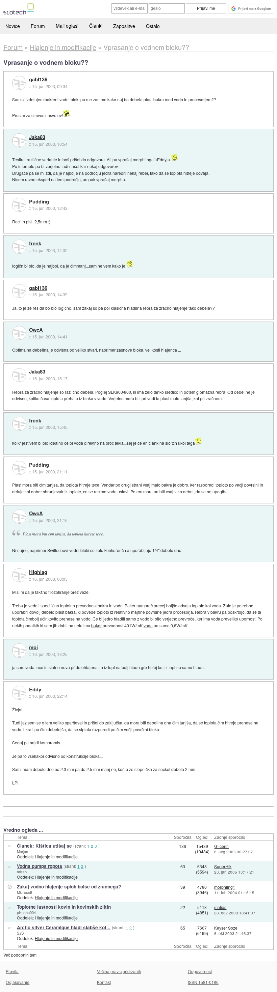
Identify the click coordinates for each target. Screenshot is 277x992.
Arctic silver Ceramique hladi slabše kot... (63, 927)
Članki (95, 25)
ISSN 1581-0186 (203, 982)
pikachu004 (26, 912)
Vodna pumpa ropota (39, 866)
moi (33, 647)
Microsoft (24, 892)
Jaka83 (37, 137)
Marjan (22, 851)
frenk (35, 243)
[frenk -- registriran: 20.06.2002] (19, 247)
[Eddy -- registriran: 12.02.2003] (19, 693)
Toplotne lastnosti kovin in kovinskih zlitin (64, 907)
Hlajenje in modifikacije (56, 856)
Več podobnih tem (19, 955)
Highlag (38, 572)
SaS (20, 933)
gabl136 (38, 79)
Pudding (39, 201)
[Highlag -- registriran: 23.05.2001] (19, 575)
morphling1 (224, 887)
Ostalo (153, 26)
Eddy (35, 689)
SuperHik (222, 866)
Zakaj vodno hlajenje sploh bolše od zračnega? (69, 886)
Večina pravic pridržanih (119, 971)
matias (220, 907)
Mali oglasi (67, 25)
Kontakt (104, 982)
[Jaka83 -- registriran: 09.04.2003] (19, 140)
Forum (38, 26)
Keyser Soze (225, 928)
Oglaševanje (17, 982)
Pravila (12, 971)
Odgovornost (200, 971)
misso (22, 871)
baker (96, 625)
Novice (12, 26)
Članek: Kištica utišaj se (44, 846)
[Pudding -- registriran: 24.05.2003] (19, 205)
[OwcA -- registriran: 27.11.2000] (19, 333)
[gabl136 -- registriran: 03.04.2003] (19, 83)
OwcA (36, 330)
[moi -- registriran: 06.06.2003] (19, 650)
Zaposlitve (124, 26)
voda (148, 625)
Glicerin (221, 846)
